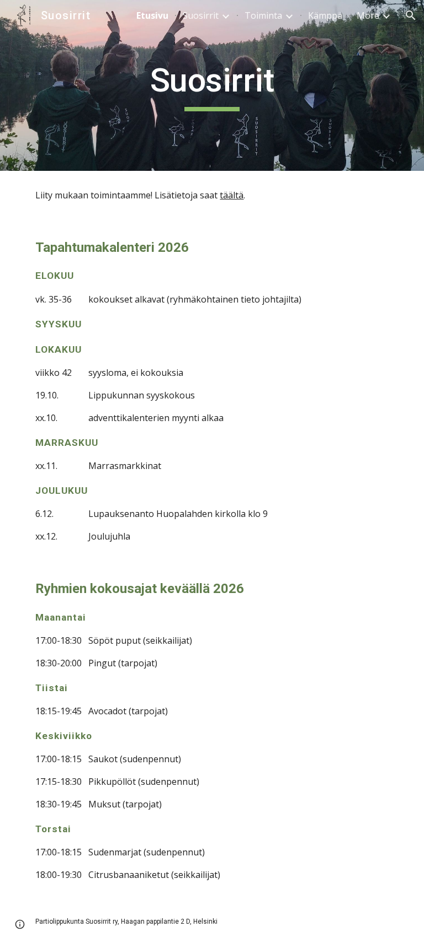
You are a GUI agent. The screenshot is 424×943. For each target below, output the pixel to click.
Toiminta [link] (263, 15)
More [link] (368, 15)
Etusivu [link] (152, 15)
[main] (212, 85)
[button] (411, 15)
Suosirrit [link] (201, 15)
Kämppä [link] (325, 15)
